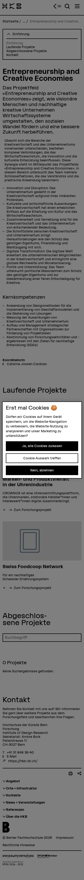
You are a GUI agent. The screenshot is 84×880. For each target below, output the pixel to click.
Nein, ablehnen (42, 470)
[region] (42, 440)
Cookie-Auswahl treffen (42, 458)
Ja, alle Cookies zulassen (42, 446)
